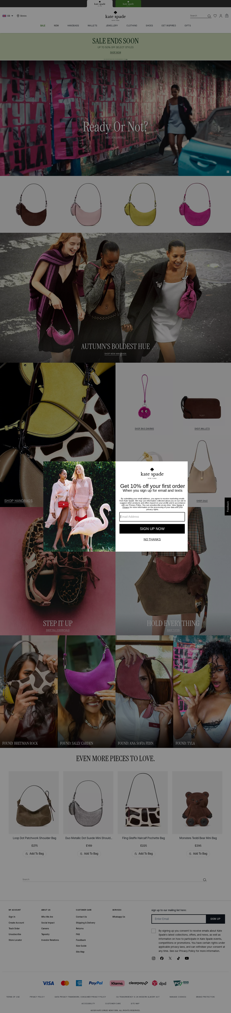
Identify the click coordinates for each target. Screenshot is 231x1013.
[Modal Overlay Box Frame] (115, 506)
